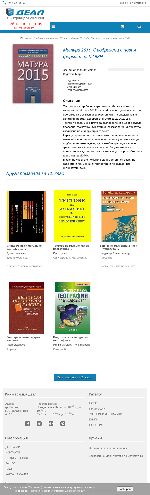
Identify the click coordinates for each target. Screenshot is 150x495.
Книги (93, 419)
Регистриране (137, 2)
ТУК (83, 491)
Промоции (97, 408)
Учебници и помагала (105, 414)
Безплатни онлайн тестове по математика (116, 455)
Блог (9, 468)
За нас (10, 463)
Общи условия (16, 457)
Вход (123, 2)
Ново (93, 403)
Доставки (12, 447)
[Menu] (54, 26)
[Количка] (127, 26)
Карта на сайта (16, 474)
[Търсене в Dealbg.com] (139, 26)
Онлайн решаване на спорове (108, 448)
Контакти (12, 452)
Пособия (96, 425)
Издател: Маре (72, 74)
